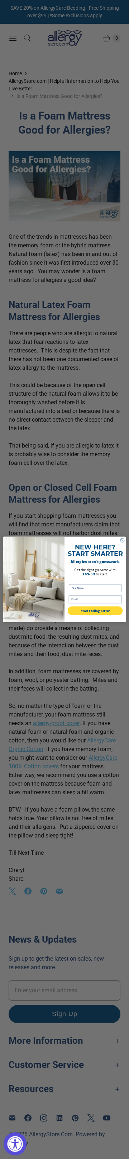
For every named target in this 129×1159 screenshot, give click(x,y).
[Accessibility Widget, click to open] (15, 1143)
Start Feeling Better (95, 611)
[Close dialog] (122, 540)
